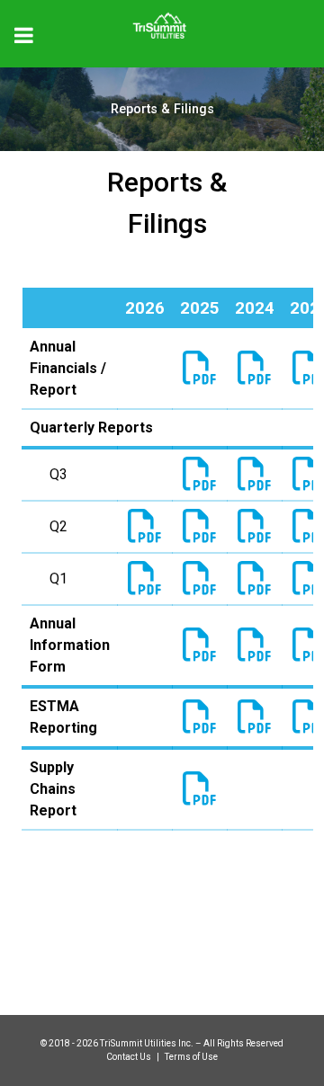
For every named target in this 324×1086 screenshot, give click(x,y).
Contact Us (129, 1057)
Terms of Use (191, 1057)
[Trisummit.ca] (162, 19)
